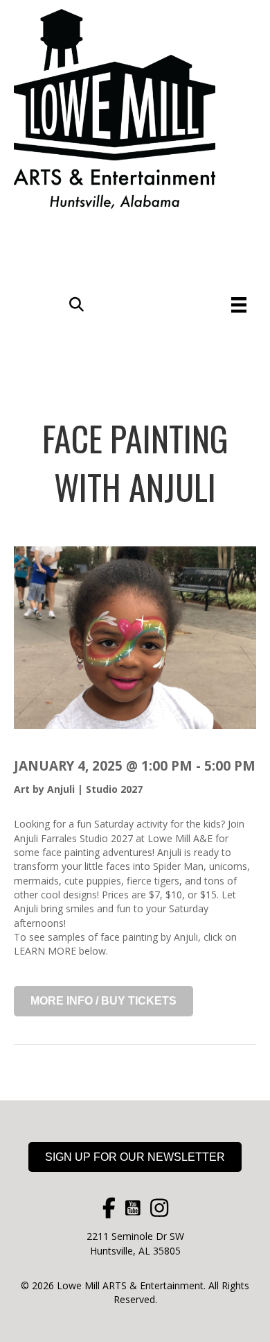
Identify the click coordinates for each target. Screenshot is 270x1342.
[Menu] (239, 304)
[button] (76, 305)
